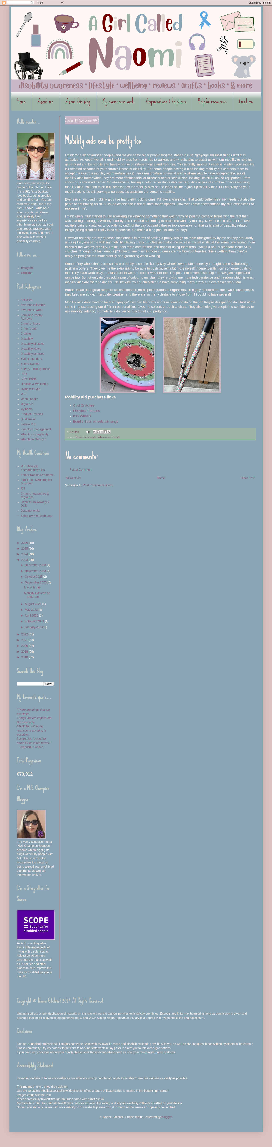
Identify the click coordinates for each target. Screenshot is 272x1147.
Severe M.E (28, 424)
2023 (25, 560)
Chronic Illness (30, 323)
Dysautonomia (30, 510)
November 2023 (36, 570)
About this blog (78, 101)
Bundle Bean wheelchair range (95, 421)
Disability (27, 338)
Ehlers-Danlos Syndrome (37, 474)
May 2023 (31, 609)
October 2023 (34, 576)
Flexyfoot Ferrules (87, 411)
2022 (25, 634)
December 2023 (36, 565)
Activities (26, 300)
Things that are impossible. (34, 718)
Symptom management (36, 429)
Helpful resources (212, 101)
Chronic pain (29, 328)
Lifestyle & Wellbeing (34, 383)
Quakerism (28, 419)
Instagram (27, 268)
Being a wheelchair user (36, 515)
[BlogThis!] (98, 432)
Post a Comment (80, 469)
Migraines (27, 404)
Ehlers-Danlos (30, 363)
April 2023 (32, 615)
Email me (246, 101)
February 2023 (35, 621)
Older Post (247, 478)
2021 (25, 640)
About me (45, 101)
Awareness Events (33, 304)
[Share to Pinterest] (109, 432)
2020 (25, 645)
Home (21, 101)
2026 (25, 542)
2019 (25, 651)
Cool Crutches (83, 405)
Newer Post (73, 478)
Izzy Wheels (82, 416)
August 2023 (33, 604)
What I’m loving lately (34, 434)
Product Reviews (32, 414)
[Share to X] (102, 432)
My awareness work (118, 101)
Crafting (26, 333)
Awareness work (31, 309)
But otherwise (26, 722)
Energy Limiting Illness (35, 368)
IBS (23, 488)
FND (24, 373)
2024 (25, 554)
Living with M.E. (31, 388)
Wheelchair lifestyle (109, 436)
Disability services (32, 353)
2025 (25, 548)
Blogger (166, 1117)
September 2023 (36, 582)
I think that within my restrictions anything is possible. (31, 730)
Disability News (31, 348)
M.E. (23, 394)
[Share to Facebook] (105, 432)
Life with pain (32, 587)
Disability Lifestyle (86, 436)
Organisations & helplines (166, 101)
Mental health (29, 399)
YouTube (26, 272)
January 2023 (34, 627)
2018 (25, 657)
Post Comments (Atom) (98, 485)
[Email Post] (87, 431)
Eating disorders (31, 358)
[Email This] (95, 432)
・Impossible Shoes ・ (32, 747)
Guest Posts (28, 378)
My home (27, 409)
